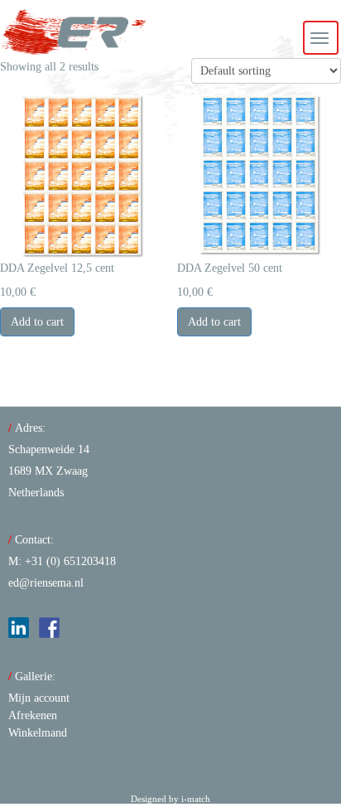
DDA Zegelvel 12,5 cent (57, 268)
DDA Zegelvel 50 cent (229, 268)
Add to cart (37, 322)
